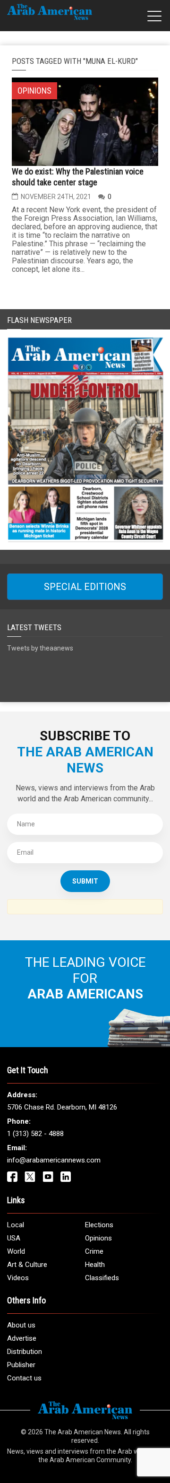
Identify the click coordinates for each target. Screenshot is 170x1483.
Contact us (24, 1378)
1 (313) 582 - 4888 (35, 1133)
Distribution (24, 1351)
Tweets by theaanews (40, 648)
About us (21, 1325)
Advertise (21, 1338)
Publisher (21, 1365)
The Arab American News (82, 1432)
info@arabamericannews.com (54, 1160)
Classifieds (102, 1278)
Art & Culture (27, 1264)
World (16, 1251)
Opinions (98, 1238)
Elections (99, 1225)
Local (15, 1225)
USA (13, 1238)
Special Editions (85, 586)
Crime (94, 1251)
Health (95, 1264)
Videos (18, 1278)
